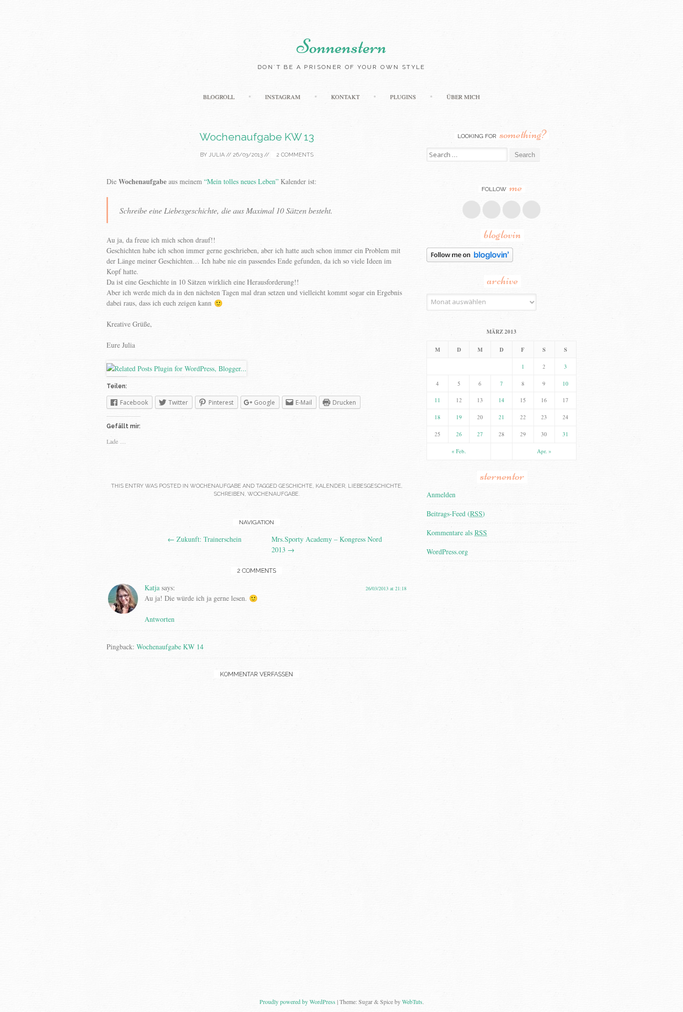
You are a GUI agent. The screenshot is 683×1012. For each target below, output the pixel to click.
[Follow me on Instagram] (531, 210)
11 (437, 400)
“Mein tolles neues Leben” (241, 181)
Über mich (463, 97)
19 (459, 417)
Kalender (330, 486)
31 (565, 434)
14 (501, 400)
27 (480, 434)
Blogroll (218, 97)
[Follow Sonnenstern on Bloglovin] (469, 259)
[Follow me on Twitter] (491, 210)
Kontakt (345, 97)
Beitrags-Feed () (455, 513)
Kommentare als (456, 532)
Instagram (282, 97)
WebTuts (412, 1001)
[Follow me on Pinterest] (511, 210)
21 (501, 417)
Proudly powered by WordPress (298, 1001)
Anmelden (441, 494)
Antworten (159, 619)
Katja (152, 587)
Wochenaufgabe (215, 486)
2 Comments (294, 155)
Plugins (403, 97)
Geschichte (295, 486)
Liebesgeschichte (374, 486)
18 (437, 417)
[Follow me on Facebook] (471, 210)
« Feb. (459, 451)
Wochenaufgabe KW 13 (257, 137)
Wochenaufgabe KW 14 (170, 646)
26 (459, 434)
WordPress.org (447, 551)
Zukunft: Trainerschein (205, 539)
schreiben (229, 494)
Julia (216, 155)
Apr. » (544, 451)
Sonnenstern (341, 47)
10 (565, 383)
